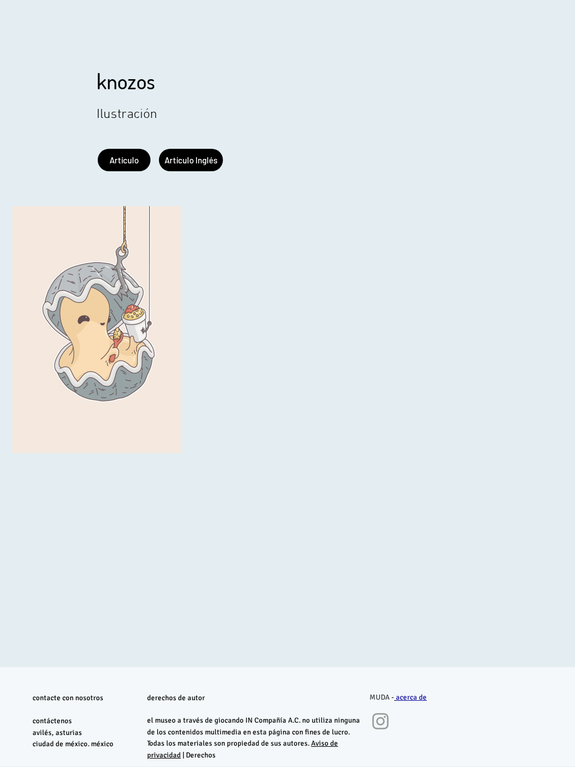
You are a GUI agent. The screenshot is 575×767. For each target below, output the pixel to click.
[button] (191, 160)
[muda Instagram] (380, 721)
